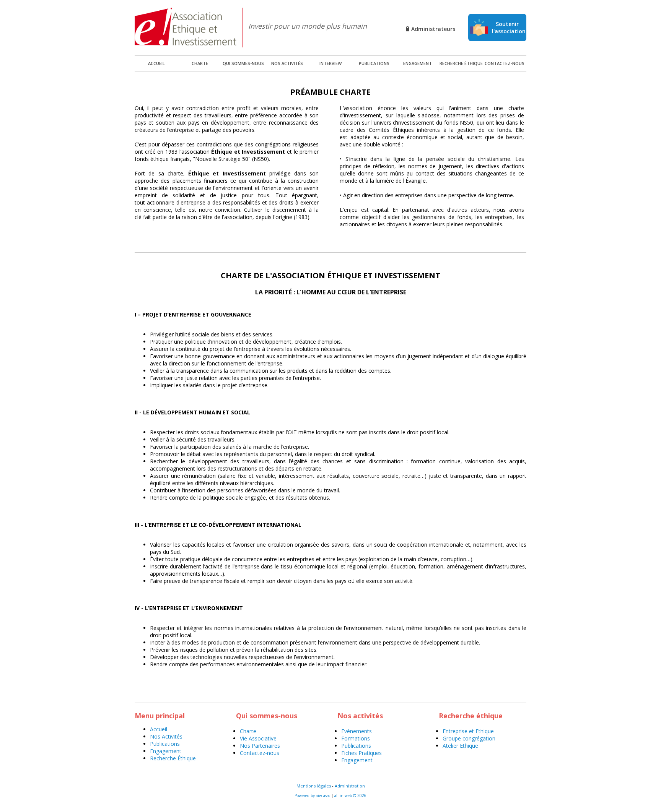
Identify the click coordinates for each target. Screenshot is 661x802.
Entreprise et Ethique (468, 731)
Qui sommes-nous (243, 63)
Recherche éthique (461, 63)
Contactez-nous (504, 63)
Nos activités (287, 63)
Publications (374, 63)
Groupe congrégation (469, 738)
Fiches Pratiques (361, 753)
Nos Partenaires (260, 745)
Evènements (356, 731)
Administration (350, 786)
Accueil (158, 729)
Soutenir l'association (509, 27)
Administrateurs (433, 28)
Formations (355, 738)
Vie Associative (258, 738)
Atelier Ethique (460, 745)
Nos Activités (166, 736)
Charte (200, 63)
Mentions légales (313, 786)
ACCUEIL (156, 63)
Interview (330, 63)
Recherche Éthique (173, 758)
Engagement (417, 63)
